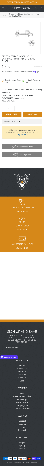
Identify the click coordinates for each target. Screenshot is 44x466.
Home (4, 15)
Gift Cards (22, 375)
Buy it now (32, 114)
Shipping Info (22, 405)
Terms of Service (22, 408)
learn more (22, 211)
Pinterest (22, 430)
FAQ (22, 393)
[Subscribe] (37, 347)
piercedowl (17, 463)
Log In (22, 442)
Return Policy (22, 402)
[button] (3, 8)
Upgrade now (22, 134)
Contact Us (22, 369)
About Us (22, 372)
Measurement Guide (22, 396)
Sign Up (22, 445)
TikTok (22, 427)
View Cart (22, 449)
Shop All (22, 378)
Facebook (22, 421)
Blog (22, 381)
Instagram (22, 424)
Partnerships (22, 399)
